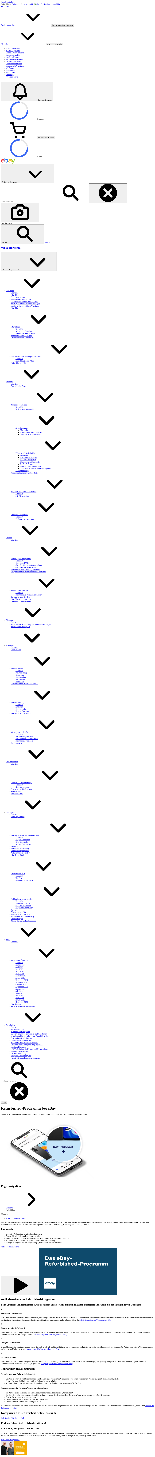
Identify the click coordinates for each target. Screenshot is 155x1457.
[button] (22, 234)
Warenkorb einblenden (46, 138)
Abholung (52, 4)
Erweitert (47, 242)
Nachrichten (10, 72)
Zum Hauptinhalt (7, 2)
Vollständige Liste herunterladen (13, 1418)
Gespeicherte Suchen (14, 64)
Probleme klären (12, 77)
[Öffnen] (20, 1285)
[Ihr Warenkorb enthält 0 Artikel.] (19, 138)
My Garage (10, 68)
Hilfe (58, 4)
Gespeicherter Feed (13, 61)
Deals (46, 4)
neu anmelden (29, 4)
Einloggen (15, 4)
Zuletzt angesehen (13, 51)
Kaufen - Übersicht (13, 57)
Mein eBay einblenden (54, 44)
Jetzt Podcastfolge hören (10, 1440)
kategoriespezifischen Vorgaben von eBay (95, 1320)
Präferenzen (10, 70)
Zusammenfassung (13, 48)
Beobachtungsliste (13, 55)
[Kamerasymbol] (20, 212)
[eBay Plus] (39, 4)
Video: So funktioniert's (10, 1247)
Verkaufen (5, 6)
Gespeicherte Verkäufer (15, 66)
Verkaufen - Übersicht (14, 59)
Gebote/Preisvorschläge (15, 53)
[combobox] (26, 201)
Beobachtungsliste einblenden (62, 25)
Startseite (9, 1208)
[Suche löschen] (108, 193)
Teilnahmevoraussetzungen (16, 1218)
